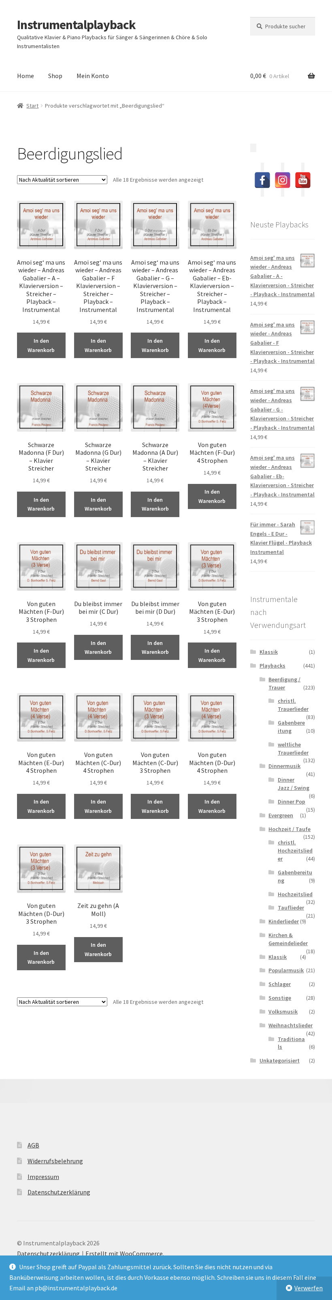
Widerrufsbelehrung (55, 1161)
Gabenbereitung (291, 726)
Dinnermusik (284, 766)
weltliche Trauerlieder (293, 748)
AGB (33, 1145)
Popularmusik (286, 970)
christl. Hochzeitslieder (295, 850)
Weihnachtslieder (290, 1025)
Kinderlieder (283, 921)
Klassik (269, 651)
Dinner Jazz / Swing (293, 783)
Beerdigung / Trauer (284, 683)
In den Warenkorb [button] (41, 345)
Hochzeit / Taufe (289, 829)
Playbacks (272, 665)
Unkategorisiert (280, 1060)
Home (25, 76)
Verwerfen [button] (308, 1288)
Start (32, 105)
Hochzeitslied (295, 894)
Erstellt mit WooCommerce (124, 1253)
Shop (55, 76)
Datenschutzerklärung (59, 1192)
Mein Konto (93, 76)
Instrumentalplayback (76, 25)
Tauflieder (291, 907)
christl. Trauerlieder (293, 705)
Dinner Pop (291, 801)
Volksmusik (283, 1011)
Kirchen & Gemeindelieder (288, 939)
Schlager (279, 984)
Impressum (43, 1177)
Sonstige (279, 997)
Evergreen (280, 815)
